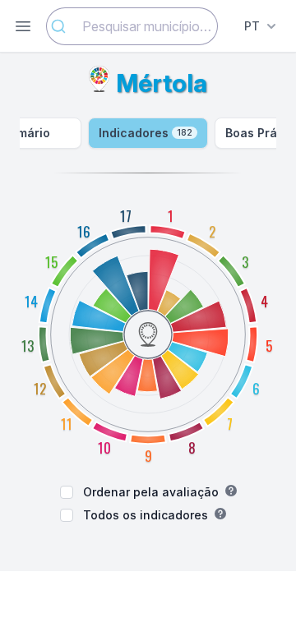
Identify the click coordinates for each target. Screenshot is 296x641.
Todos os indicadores (145, 515)
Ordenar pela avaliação (151, 492)
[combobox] (132, 26)
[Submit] (64, 26)
